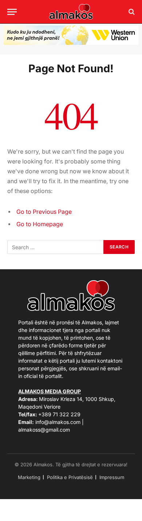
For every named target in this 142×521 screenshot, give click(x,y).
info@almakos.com (57, 422)
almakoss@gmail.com (44, 430)
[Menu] (12, 12)
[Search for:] (55, 247)
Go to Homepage (39, 224)
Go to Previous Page (44, 211)
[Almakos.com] (71, 11)
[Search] (131, 12)
